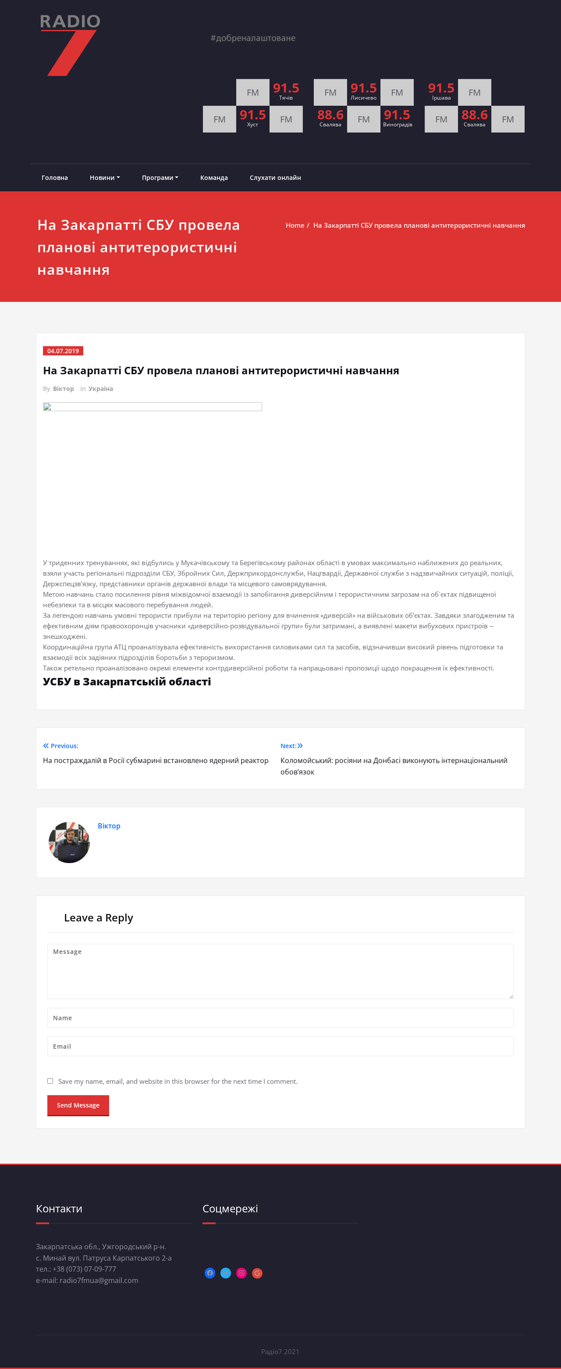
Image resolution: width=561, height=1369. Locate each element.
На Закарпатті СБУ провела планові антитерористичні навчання (419, 225)
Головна (55, 177)
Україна (101, 388)
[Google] (257, 1273)
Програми (158, 177)
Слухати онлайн (275, 177)
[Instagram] (241, 1273)
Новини (102, 177)
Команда (214, 177)
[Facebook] (210, 1273)
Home (295, 225)
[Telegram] (225, 1273)
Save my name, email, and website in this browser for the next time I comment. (178, 1081)
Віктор (63, 388)
